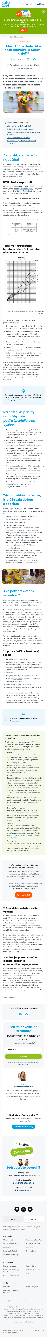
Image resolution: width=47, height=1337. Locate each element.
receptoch (15, 721)
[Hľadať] (22, 4)
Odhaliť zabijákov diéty (23, 1127)
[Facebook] (16, 1209)
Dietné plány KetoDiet (34, 1240)
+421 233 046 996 (15, 1175)
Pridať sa (23, 1056)
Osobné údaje (31, 1266)
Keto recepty (30, 1247)
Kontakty (6, 1287)
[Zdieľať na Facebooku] (34, 59)
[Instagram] (23, 1209)
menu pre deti (27, 742)
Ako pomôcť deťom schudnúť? (18, 138)
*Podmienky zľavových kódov (11, 1271)
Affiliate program (32, 1287)
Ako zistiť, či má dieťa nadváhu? (19, 126)
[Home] (4, 37)
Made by (38, 1330)
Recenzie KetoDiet (10, 1251)
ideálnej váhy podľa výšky (23, 189)
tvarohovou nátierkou (15, 833)
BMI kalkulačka (8, 1247)
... (7, 37)
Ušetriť (23, 30)
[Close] (43, 11)
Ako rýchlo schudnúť (33, 1244)
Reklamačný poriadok (33, 1270)
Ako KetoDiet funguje (11, 1255)
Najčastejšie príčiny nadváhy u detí (20, 129)
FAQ (27, 1273)
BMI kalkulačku (28, 191)
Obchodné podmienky (11, 1275)
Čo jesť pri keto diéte (11, 1244)
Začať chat (21, 1151)
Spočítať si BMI (23, 895)
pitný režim (17, 679)
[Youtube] (30, 1209)
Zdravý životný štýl (16, 37)
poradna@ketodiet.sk (23, 1182)
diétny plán (37, 883)
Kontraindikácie (31, 1251)
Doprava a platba (9, 1266)
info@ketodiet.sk (23, 1190)
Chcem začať (8, 1240)
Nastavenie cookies (10, 1332)
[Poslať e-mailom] (28, 59)
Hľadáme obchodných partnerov (11, 1291)
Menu (41, 4)
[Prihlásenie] (27, 4)
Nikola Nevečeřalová (25, 69)
